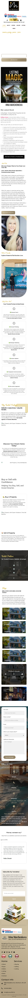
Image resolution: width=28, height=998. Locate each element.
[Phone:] (14, 782)
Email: (14, 777)
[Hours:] (14, 806)
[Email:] (14, 772)
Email (4, 724)
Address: (14, 798)
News (14, 28)
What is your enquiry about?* (10, 731)
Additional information (8, 739)
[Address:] (14, 793)
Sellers (18, 25)
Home (4, 25)
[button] (1, 852)
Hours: (14, 811)
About (8, 25)
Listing (23, 25)
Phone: (14, 787)
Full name (5, 709)
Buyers (13, 25)
